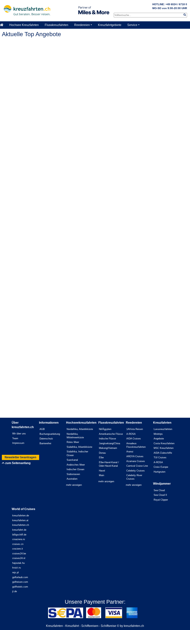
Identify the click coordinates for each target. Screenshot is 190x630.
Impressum (18, 443)
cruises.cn (17, 544)
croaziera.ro (18, 539)
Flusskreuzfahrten (56, 25)
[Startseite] (3, 25)
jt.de (14, 591)
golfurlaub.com (20, 577)
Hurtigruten (159, 471)
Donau (102, 452)
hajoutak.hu (18, 563)
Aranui (129, 451)
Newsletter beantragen (20, 457)
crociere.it (17, 548)
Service (132, 25)
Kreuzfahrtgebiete (109, 25)
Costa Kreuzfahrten (164, 443)
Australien (72, 478)
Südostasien (73, 474)
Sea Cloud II (160, 495)
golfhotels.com (20, 586)
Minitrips (158, 434)
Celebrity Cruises (135, 470)
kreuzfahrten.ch (20, 525)
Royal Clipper (161, 499)
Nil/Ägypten (105, 429)
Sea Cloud (159, 490)
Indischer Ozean (75, 469)
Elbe (101, 457)
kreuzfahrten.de (20, 515)
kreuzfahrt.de (19, 529)
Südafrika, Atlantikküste (79, 447)
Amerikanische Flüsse (111, 434)
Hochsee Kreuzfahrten (24, 25)
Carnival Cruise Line (137, 465)
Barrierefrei (45, 443)
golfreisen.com (20, 581)
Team (15, 438)
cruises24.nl (18, 558)
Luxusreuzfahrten (163, 429)
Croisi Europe (161, 467)
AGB (42, 429)
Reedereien (82, 25)
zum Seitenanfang (17, 463)
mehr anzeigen (74, 485)
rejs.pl (15, 572)
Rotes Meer (73, 442)
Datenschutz (46, 438)
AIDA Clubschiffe (163, 452)
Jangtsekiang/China (109, 443)
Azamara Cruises (135, 461)
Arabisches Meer (76, 464)
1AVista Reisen (134, 429)
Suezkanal (72, 460)
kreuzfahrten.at (20, 520)
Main (101, 475)
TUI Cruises (160, 457)
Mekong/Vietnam (108, 448)
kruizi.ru (16, 567)
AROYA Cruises (134, 456)
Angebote (159, 438)
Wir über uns (19, 433)
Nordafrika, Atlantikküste (80, 429)
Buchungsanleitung (50, 434)
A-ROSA (131, 434)
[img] (185, 15)
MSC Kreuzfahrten (163, 448)
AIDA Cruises (133, 438)
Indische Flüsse (107, 438)
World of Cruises (23, 509)
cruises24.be (19, 553)
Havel (102, 470)
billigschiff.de (19, 534)
